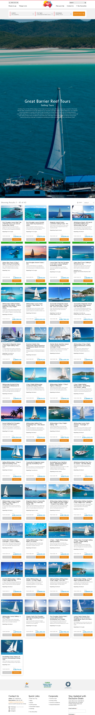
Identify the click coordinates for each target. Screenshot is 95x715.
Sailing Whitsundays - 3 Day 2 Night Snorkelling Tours (11, 463)
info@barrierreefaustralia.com (16, 702)
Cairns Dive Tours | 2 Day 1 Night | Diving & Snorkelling (10, 263)
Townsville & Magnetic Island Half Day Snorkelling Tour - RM (35, 464)
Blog (31, 700)
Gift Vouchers (33, 704)
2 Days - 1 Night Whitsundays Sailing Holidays (59, 540)
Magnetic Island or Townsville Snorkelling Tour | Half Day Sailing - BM (35, 502)
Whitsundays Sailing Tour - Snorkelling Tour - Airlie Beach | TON (35, 425)
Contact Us (70, 6)
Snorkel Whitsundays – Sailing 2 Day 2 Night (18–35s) (11, 579)
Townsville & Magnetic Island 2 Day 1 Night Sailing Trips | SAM (11, 345)
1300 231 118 (14, 2)
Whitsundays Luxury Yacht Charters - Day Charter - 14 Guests (34, 305)
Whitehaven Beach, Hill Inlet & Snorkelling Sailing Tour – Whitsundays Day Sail (83, 224)
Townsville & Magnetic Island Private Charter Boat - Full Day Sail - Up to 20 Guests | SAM (59, 305)
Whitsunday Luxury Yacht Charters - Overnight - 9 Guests (81, 425)
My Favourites (81, 6)
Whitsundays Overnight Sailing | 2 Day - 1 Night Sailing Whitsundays (83, 541)
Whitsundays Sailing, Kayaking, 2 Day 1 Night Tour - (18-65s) (83, 501)
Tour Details (7, 239)
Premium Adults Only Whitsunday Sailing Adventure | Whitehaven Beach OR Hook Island (35, 346)
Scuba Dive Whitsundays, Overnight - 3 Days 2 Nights (10, 540)
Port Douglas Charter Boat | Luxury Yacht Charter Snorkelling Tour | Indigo (58, 618)
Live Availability (11, 242)
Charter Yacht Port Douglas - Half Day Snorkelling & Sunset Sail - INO (35, 618)
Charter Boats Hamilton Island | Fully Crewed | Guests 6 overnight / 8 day (59, 345)
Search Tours (78, 13)
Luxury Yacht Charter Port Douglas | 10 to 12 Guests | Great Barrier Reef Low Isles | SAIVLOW (83, 618)
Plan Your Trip (33, 698)
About (31, 702)
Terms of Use (53, 698)
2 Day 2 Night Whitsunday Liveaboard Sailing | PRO (34, 385)
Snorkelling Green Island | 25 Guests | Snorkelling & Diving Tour (11, 658)
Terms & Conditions (55, 702)
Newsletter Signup (35, 706)
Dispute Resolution (55, 704)
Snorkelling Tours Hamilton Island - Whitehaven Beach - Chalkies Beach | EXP (58, 464)
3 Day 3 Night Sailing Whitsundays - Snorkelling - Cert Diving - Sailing (82, 386)
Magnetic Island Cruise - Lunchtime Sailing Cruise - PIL (59, 223)
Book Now (16, 239)
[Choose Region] (22, 14)
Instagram (13, 711)
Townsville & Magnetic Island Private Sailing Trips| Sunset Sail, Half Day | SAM (83, 305)
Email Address (73, 708)
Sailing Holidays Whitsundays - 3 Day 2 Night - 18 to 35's (59, 579)
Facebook (13, 709)
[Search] (85, 2)
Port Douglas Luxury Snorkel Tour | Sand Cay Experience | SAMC (35, 224)
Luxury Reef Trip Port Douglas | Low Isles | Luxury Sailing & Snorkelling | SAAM (59, 264)
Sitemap (32, 708)
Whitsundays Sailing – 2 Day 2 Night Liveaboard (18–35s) (83, 579)
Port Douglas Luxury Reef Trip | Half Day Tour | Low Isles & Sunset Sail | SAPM (11, 224)
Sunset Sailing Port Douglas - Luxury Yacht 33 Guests (11, 424)
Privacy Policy (53, 700)
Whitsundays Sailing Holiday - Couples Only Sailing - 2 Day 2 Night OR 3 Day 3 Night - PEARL (11, 306)
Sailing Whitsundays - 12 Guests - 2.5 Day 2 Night (33, 579)
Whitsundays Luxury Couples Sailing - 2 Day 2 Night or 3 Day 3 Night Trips (11, 502)
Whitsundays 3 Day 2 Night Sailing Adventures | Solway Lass (82, 345)
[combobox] (44, 14)
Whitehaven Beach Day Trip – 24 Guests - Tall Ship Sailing (83, 463)
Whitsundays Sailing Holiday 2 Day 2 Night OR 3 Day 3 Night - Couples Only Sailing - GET (59, 502)
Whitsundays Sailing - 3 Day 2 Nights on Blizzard (59, 385)
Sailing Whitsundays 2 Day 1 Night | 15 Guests (34, 540)
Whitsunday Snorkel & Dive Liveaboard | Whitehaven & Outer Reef (10, 386)
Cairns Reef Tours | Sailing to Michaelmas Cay (82, 263)
